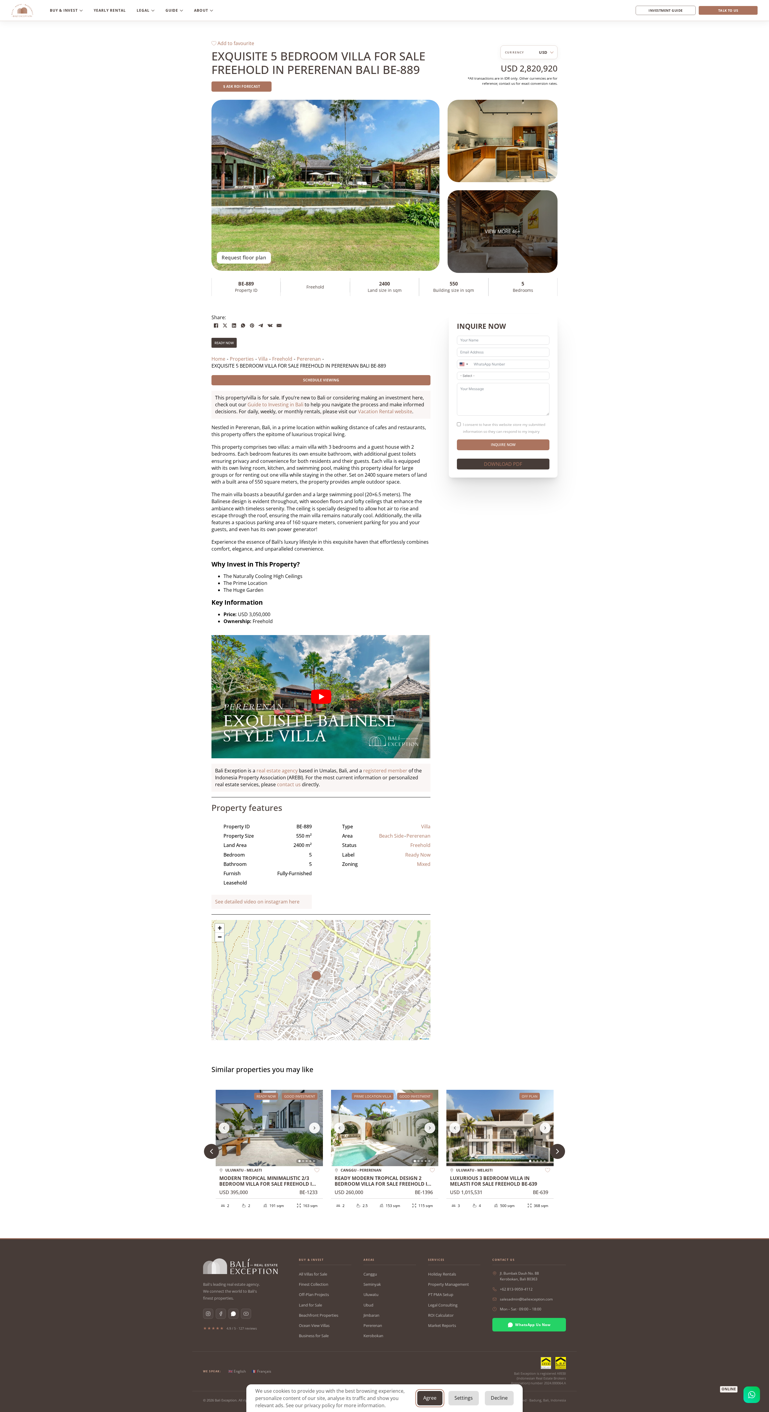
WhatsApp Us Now (532, 1324)
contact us (289, 784)
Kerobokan (373, 1335)
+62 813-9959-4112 (516, 1289)
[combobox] (463, 364)
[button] (320, 980)
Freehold (420, 845)
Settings (463, 1398)
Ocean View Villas (314, 1325)
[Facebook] (215, 325)
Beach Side (391, 836)
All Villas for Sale (313, 1274)
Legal (143, 10)
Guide (172, 10)
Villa (425, 826)
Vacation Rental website (385, 411)
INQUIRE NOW (503, 444)
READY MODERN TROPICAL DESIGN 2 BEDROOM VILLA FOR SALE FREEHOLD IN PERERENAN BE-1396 (383, 1184)
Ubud (368, 1305)
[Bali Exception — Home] (240, 1266)
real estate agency (277, 770)
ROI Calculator (441, 1315)
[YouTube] (246, 1314)
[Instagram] (208, 1314)
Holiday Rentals (442, 1274)
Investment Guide (665, 10)
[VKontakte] (270, 325)
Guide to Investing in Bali (275, 404)
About (201, 10)
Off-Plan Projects (314, 1294)
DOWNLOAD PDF (503, 464)
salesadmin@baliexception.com (526, 1299)
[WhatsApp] (243, 325)
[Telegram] (261, 325)
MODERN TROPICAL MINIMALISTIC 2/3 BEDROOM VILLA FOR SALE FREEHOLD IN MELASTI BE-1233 (267, 1184)
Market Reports (442, 1325)
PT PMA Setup (440, 1294)
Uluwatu (370, 1294)
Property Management (448, 1284)
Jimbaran (371, 1315)
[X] (224, 325)
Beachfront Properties (318, 1315)
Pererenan (418, 836)
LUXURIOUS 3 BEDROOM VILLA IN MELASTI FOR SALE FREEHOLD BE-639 (493, 1181)
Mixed (423, 864)
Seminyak (372, 1284)
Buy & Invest (64, 10)
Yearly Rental (110, 10)
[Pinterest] (252, 325)
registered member (385, 770)
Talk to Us (728, 10)
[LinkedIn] (234, 325)
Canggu (370, 1274)
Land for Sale (310, 1305)
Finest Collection (313, 1284)
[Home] (22, 10)
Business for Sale (314, 1335)
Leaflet (425, 1038)
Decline (499, 1398)
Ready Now (224, 343)
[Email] (279, 325)
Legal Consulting (442, 1305)
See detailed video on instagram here (257, 901)
